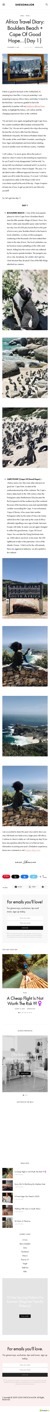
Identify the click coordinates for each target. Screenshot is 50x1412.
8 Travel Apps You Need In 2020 (27, 1196)
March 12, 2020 (20, 1009)
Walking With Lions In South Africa (27, 1209)
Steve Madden (25, 1244)
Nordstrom (25, 1251)
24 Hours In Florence (22, 1221)
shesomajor (39, 47)
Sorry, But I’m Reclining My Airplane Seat (30, 1184)
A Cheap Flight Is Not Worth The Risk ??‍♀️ (25, 1000)
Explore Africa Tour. (32, 850)
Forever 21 (25, 1259)
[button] (19, 1012)
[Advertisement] (25, 1132)
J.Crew (25, 1240)
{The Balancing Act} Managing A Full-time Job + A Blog (25, 1058)
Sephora (25, 1267)
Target (25, 1263)
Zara (25, 1247)
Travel (28, 16)
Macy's (25, 1255)
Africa (22, 16)
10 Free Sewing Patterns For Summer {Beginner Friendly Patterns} (24, 1301)
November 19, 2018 (13, 47)
